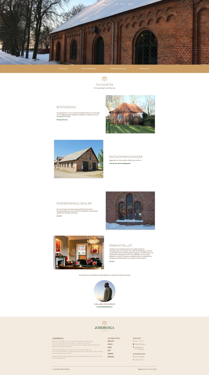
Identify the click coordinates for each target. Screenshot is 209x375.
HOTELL (110, 344)
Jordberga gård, (139, 347)
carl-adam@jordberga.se (104, 307)
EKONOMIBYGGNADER (88, 68)
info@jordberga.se (140, 344)
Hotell (84, 4)
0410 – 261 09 (139, 341)
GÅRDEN (110, 353)
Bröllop (78, 4)
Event (91, 4)
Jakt (116, 4)
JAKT (109, 350)
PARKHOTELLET (145, 68)
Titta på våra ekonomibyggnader (120, 163)
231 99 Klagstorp (138, 349)
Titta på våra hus (62, 120)
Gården (122, 4)
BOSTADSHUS (63, 68)
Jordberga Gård (138, 360)
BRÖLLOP (111, 341)
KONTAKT (111, 357)
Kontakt (130, 4)
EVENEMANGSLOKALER (118, 68)
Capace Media (152, 369)
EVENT (110, 347)
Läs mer (59, 216)
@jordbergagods (139, 357)
